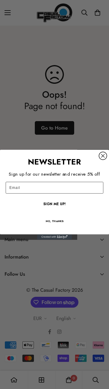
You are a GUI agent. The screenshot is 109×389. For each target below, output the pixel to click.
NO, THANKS (54, 221)
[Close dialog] (103, 156)
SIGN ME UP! (54, 204)
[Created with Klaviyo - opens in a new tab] (54, 236)
